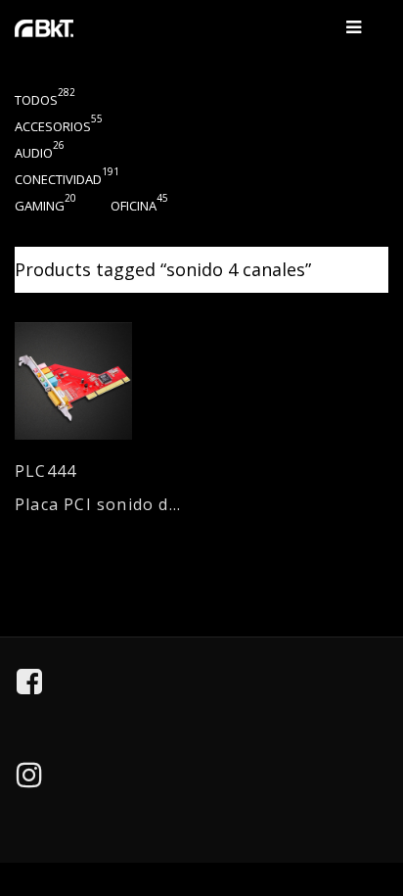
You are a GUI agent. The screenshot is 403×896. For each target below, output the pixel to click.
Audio (40, 153)
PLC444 (45, 471)
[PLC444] (101, 381)
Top (374, 791)
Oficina (139, 205)
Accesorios (59, 126)
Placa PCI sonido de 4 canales (101, 505)
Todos (45, 100)
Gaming (45, 205)
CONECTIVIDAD (67, 179)
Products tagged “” (163, 269)
